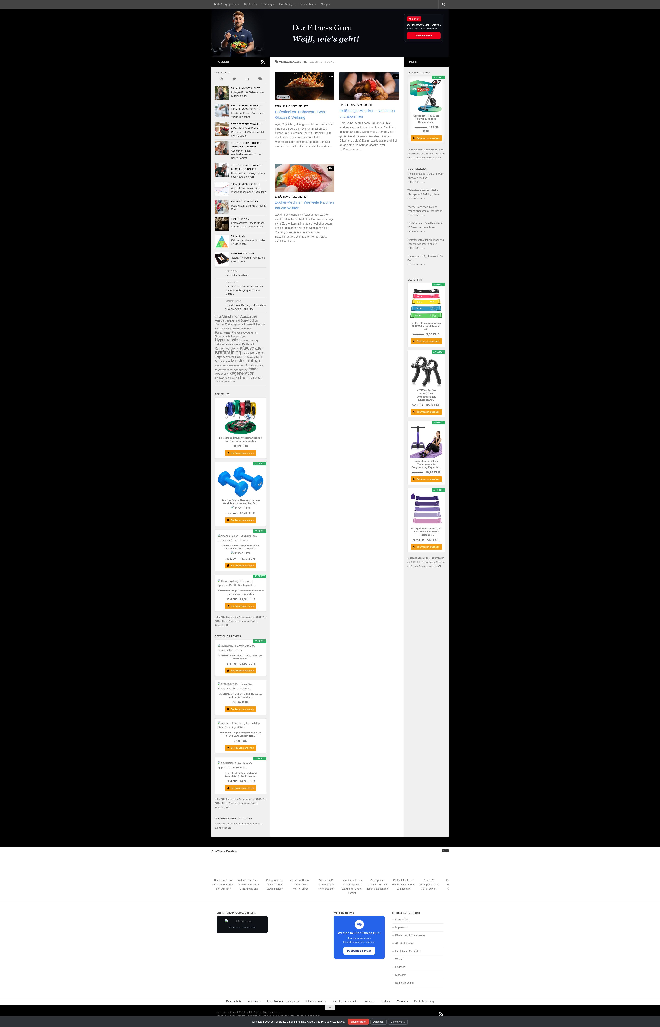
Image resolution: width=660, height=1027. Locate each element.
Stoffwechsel (222, 377)
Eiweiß (249, 324)
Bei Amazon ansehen (242, 453)
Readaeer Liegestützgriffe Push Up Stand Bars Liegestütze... (240, 734)
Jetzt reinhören (424, 35)
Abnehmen (230, 316)
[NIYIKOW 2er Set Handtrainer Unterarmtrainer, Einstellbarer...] (426, 371)
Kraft (234, 219)
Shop (324, 4)
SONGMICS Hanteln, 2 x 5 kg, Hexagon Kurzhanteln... (240, 657)
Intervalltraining (252, 341)
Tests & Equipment (225, 4)
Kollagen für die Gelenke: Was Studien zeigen (274, 884)
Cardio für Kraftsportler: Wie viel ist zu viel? (429, 884)
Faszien (261, 324)
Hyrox (242, 340)
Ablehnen (378, 1021)
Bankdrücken (249, 320)
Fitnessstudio (237, 329)
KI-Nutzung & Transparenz (410, 935)
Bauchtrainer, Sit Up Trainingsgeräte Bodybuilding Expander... (426, 464)
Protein (253, 369)
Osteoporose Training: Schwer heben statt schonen (377, 884)
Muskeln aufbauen (235, 365)
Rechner (249, 4)
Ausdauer (237, 253)
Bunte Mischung (404, 982)
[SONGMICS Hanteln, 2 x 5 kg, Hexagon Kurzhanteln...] (241, 648)
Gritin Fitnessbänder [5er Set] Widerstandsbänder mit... (426, 326)
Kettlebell (248, 344)
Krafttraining (228, 352)
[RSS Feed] (263, 62)
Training (267, 4)
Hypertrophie (226, 340)
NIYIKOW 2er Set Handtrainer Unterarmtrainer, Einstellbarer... (426, 395)
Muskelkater (220, 365)
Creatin (239, 325)
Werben (399, 959)
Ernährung (285, 4)
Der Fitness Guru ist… (408, 951)
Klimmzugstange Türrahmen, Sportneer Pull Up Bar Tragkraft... (241, 592)
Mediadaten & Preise (359, 950)
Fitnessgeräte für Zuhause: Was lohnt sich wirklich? (223, 884)
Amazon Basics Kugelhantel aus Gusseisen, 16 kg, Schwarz (241, 547)
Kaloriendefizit (233, 344)
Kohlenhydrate (225, 348)
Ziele (233, 381)
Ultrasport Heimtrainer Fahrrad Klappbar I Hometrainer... (426, 118)
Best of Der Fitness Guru (245, 105)
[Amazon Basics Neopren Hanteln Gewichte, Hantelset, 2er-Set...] (241, 481)
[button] (447, 850)
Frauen (247, 328)
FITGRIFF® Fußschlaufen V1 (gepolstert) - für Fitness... (240, 774)
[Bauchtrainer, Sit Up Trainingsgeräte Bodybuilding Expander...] (426, 441)
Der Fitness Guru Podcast (424, 24)
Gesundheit (307, 4)
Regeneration (242, 373)
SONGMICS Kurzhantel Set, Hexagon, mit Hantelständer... (240, 695)
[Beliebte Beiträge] (234, 79)
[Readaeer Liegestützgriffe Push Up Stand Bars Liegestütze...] (241, 725)
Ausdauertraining (227, 320)
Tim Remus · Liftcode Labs (242, 927)
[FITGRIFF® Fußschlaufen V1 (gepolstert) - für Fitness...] (241, 765)
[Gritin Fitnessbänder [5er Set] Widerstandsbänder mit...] (426, 303)
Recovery (221, 373)
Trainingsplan (250, 377)
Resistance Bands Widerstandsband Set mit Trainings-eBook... (240, 439)
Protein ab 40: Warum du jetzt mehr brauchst (326, 884)
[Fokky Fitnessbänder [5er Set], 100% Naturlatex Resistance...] (426, 509)
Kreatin (246, 353)
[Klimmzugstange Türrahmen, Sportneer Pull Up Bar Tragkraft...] (241, 583)
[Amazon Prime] (240, 507)
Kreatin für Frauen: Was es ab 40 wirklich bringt (300, 884)
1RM (218, 316)
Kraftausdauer (249, 348)
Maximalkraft (254, 357)
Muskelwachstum (254, 365)
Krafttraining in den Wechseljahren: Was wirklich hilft (403, 884)
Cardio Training (225, 324)
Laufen (240, 357)
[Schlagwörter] (260, 79)
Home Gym (238, 336)
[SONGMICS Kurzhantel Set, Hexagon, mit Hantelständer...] (241, 686)
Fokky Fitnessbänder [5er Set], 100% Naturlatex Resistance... (426, 531)
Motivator (400, 974)
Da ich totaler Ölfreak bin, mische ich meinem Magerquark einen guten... (244, 290)
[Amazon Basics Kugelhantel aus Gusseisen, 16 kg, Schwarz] (241, 538)
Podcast (400, 966)
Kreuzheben (257, 352)
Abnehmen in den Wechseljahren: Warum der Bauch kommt (246, 154)
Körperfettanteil (224, 357)
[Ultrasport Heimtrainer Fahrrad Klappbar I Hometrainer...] (426, 96)
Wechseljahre (222, 381)
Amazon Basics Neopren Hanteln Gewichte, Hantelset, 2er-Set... (240, 502)
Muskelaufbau (246, 360)
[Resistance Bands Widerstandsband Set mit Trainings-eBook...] (241, 417)
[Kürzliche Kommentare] (247, 79)
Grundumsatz (222, 336)
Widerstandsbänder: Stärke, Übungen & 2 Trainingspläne (249, 884)
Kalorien (220, 344)
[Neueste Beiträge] (221, 79)
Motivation (222, 361)
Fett (217, 328)
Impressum (401, 927)
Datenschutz (402, 919)
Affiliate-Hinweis (404, 943)
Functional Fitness (229, 332)
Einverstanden (358, 1021)
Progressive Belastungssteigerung (231, 369)
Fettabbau (225, 328)
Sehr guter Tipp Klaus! (238, 275)
